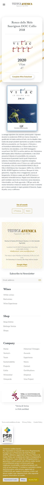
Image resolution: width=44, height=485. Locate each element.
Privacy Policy (26, 422)
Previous (18, 211)
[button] (4, 4)
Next (27, 211)
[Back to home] (22, 4)
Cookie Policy (38, 422)
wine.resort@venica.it (27, 251)
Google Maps (22, 264)
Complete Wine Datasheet (22, 76)
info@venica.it (14, 251)
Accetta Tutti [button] (33, 480)
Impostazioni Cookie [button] (10, 480)
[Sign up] (39, 280)
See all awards (22, 205)
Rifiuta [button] (23, 480)
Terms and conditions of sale (11, 422)
